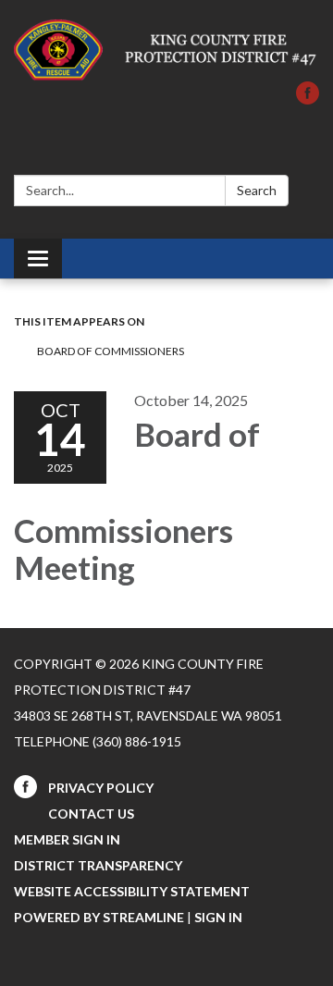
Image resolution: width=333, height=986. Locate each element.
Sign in (218, 917)
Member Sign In (67, 839)
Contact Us (91, 813)
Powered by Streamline (99, 917)
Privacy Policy (101, 787)
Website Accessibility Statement (132, 891)
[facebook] (307, 98)
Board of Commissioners (111, 351)
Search (257, 190)
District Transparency (98, 865)
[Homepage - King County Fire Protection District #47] (166, 49)
